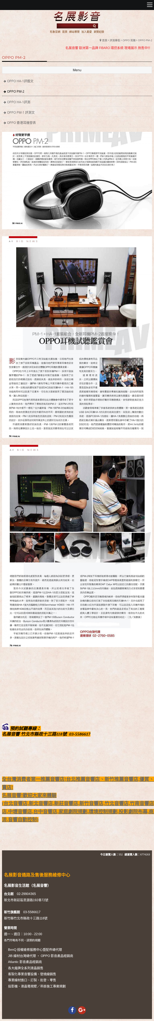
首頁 (104, 40)
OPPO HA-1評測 (18, 102)
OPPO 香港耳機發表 (21, 122)
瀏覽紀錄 (99, 31)
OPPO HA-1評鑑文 (20, 81)
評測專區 (115, 40)
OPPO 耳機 (129, 40)
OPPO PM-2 (145, 40)
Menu (77, 70)
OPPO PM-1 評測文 (21, 112)
